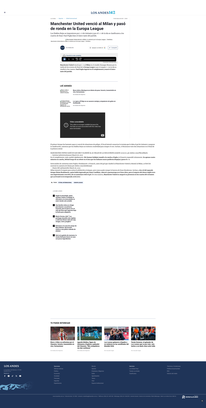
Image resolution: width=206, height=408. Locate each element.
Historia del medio (172, 373)
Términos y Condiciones (174, 366)
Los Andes (53, 18)
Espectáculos (58, 383)
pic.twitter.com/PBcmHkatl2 (137, 153)
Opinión (94, 368)
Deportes (61, 18)
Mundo (94, 366)
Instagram (9, 376)
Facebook (5, 376)
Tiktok (12, 376)
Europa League (78, 182)
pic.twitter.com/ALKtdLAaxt (82, 166)
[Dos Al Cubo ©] (190, 398)
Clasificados (132, 373)
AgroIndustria (95, 376)
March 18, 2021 (77, 155)
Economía (57, 373)
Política (56, 371)
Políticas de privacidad (173, 368)
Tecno (93, 378)
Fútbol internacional (65, 182)
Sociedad (56, 376)
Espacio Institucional (97, 383)
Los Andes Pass (133, 368)
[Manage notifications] (202, 401)
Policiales (56, 378)
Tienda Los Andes (134, 371)
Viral (93, 381)
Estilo (93, 373)
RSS (168, 371)
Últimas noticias (58, 368)
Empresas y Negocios (98, 371)
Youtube (20, 376)
